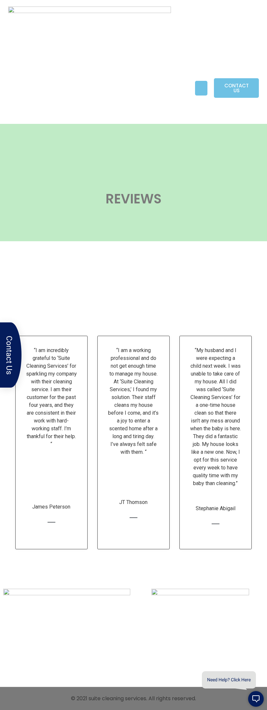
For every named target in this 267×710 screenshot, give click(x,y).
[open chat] (256, 699)
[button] (201, 88)
